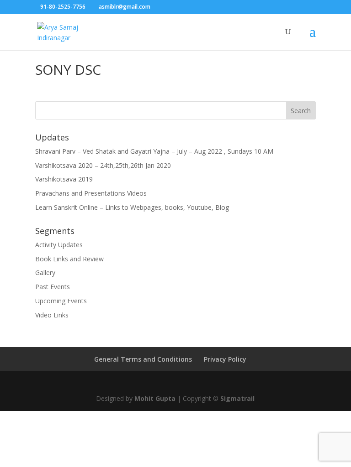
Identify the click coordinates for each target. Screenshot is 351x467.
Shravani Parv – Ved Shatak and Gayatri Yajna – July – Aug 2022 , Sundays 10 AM (154, 151)
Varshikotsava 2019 (64, 179)
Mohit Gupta (155, 398)
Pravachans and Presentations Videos (91, 193)
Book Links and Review (69, 258)
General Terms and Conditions (143, 359)
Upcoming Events (61, 300)
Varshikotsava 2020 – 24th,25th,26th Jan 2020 (103, 165)
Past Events (52, 286)
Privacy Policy (225, 359)
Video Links (52, 315)
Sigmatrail (237, 398)
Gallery (45, 272)
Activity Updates (59, 244)
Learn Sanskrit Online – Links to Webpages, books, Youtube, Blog (132, 207)
